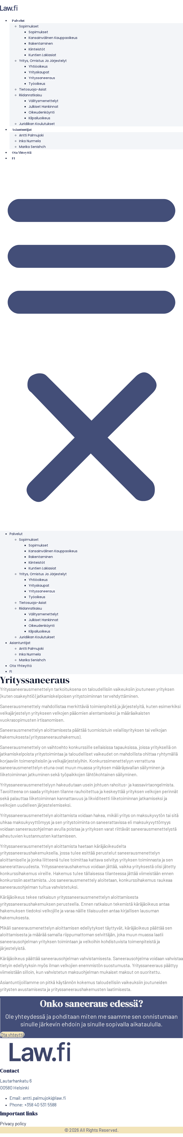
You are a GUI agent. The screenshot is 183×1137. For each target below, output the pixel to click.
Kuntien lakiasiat (42, 55)
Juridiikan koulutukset (37, 123)
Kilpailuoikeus (39, 118)
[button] (91, 346)
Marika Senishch (32, 146)
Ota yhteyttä (21, 152)
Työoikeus (37, 83)
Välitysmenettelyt (43, 100)
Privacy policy (13, 1123)
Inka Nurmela (30, 141)
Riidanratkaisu (30, 95)
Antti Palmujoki (31, 135)
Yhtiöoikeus (38, 66)
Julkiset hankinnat (43, 106)
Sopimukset (29, 26)
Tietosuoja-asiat (32, 89)
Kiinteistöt (37, 49)
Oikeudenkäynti (42, 112)
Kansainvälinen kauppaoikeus (53, 37)
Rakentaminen (41, 43)
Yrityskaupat (39, 72)
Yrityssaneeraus (42, 78)
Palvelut (18, 20)
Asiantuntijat (22, 129)
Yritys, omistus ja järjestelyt (43, 60)
